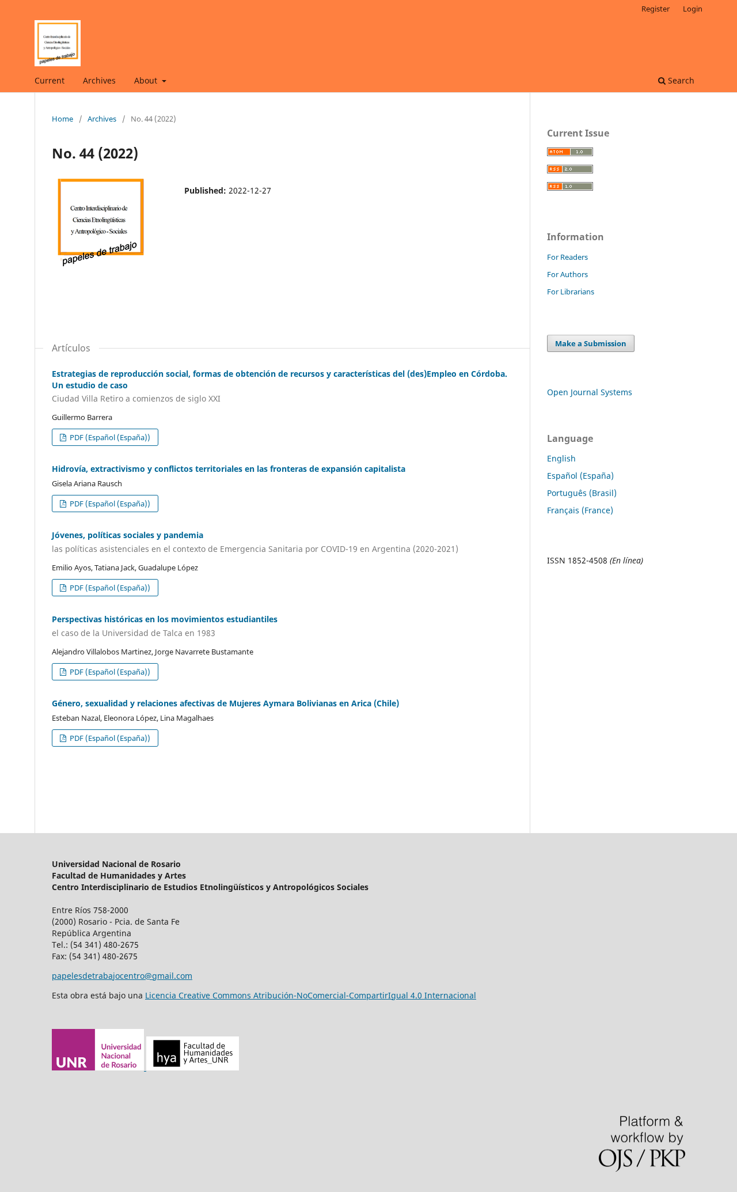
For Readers (567, 257)
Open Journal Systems (589, 392)
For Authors (567, 274)
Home (62, 118)
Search (680, 80)
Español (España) (580, 475)
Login (692, 8)
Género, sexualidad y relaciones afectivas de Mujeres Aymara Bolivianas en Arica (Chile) (225, 703)
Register (655, 8)
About (146, 80)
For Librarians (570, 291)
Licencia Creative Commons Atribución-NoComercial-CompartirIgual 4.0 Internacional (310, 995)
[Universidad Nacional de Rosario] (145, 1067)
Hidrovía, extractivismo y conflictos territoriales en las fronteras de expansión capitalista (228, 468)
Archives (99, 80)
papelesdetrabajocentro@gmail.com (122, 975)
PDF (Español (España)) (109, 437)
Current (49, 80)
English (561, 458)
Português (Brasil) (582, 492)
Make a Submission (590, 343)
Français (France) (580, 510)
